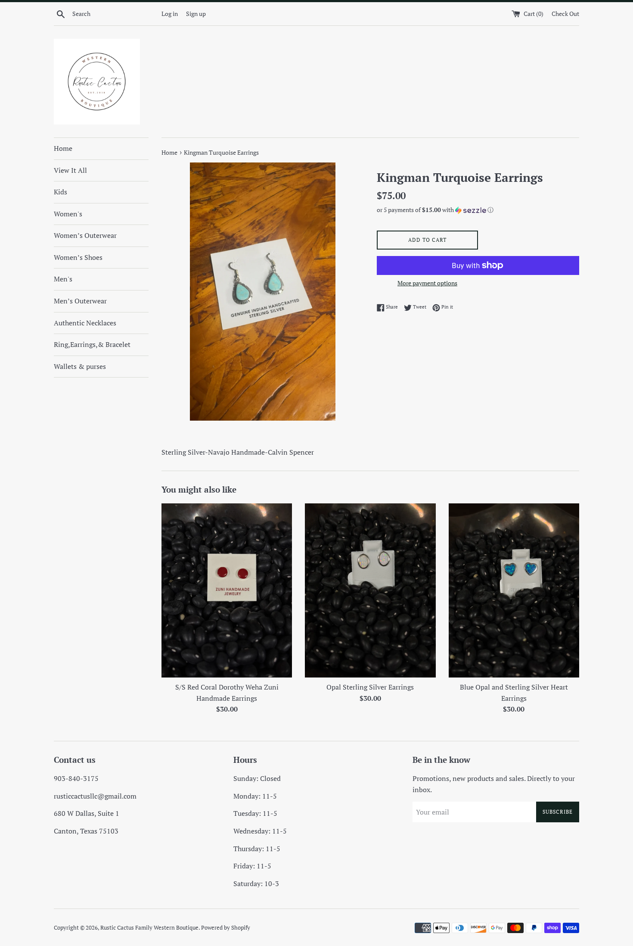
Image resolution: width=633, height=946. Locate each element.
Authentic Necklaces (85, 323)
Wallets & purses (80, 366)
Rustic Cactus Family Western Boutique (149, 927)
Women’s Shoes (78, 257)
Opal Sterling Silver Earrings (370, 687)
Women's (68, 214)
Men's (63, 279)
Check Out (565, 13)
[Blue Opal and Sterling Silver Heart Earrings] (514, 590)
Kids (60, 192)
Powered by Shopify (225, 927)
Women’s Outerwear (85, 235)
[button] (478, 210)
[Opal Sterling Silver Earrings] (370, 590)
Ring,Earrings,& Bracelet (92, 344)
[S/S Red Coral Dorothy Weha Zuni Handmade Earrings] (226, 590)
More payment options (427, 283)
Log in (169, 13)
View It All (70, 170)
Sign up (196, 13)
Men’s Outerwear (80, 301)
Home (63, 148)
